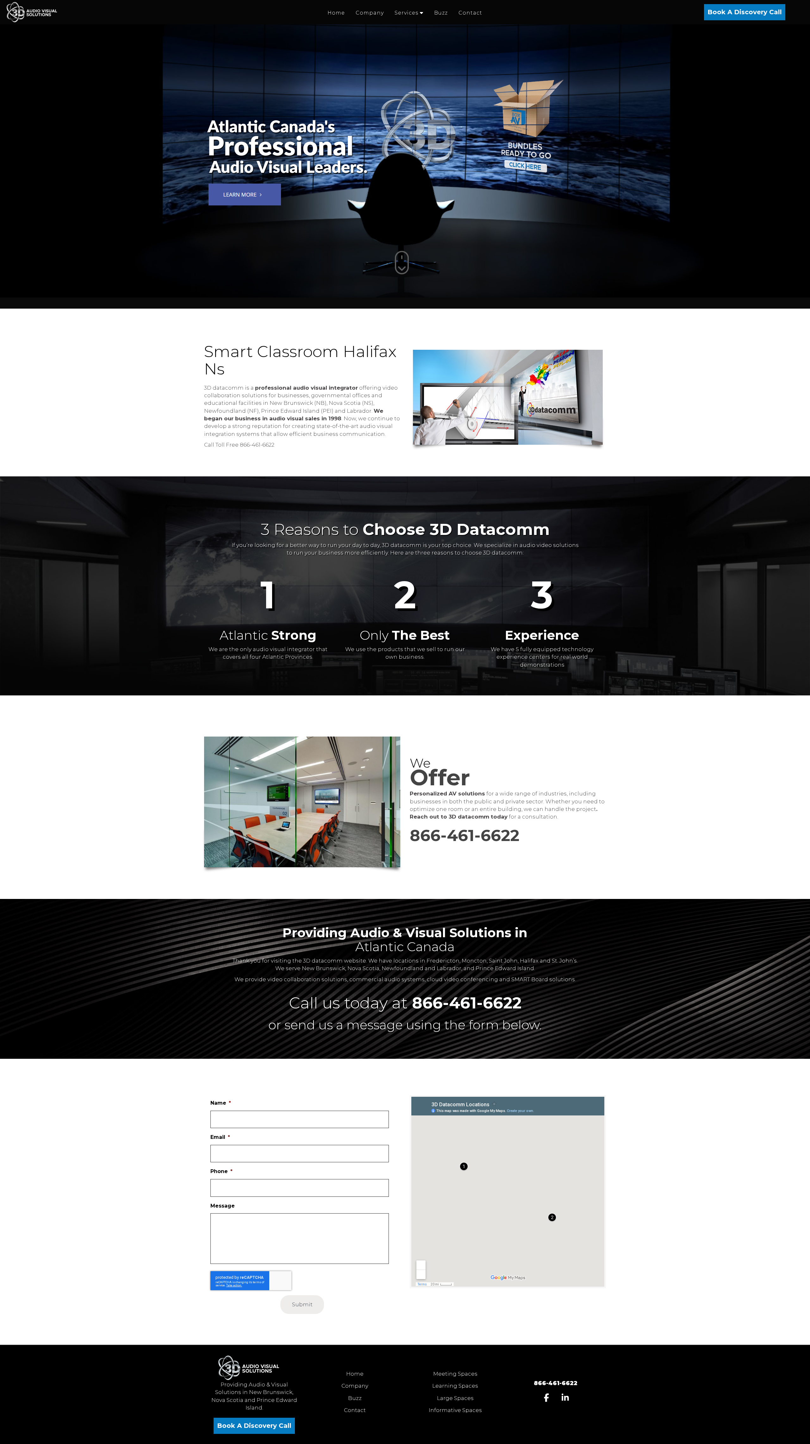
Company (354, 1386)
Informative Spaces (455, 1410)
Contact (355, 1410)
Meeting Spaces (455, 1374)
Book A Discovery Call (744, 12)
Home (355, 1374)
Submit (302, 1304)
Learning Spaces (455, 1386)
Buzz (355, 1398)
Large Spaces (455, 1398)
